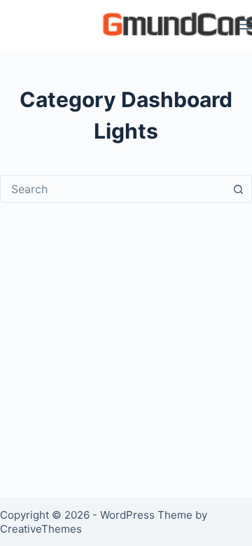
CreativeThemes (41, 529)
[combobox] (113, 189)
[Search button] (238, 189)
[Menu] (245, 24)
